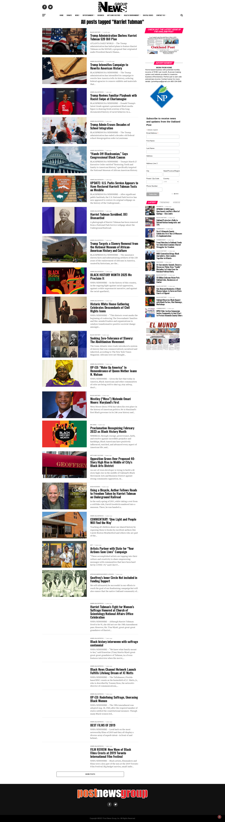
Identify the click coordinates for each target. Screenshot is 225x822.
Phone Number (152, 186)
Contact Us (160, 15)
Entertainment (88, 15)
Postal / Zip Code (152, 178)
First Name (150, 141)
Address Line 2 (152, 163)
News (77, 15)
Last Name (150, 148)
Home (61, 15)
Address (149, 156)
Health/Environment (131, 15)
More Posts (90, 774)
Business (101, 15)
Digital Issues (148, 15)
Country (166, 178)
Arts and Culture (113, 15)
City (147, 171)
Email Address (152, 133)
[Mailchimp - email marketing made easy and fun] (175, 194)
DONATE (69, 15)
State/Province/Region (171, 171)
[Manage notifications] (219, 817)
